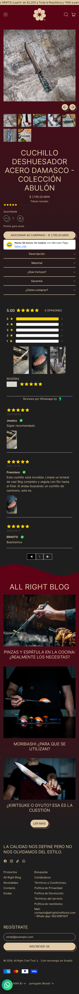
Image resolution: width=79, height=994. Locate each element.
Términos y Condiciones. (50, 882)
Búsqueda (40, 872)
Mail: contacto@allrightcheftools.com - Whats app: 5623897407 (55, 912)
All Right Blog (12, 877)
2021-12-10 (13, 465)
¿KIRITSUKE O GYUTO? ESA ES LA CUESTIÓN (40, 808)
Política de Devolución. (49, 893)
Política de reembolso (48, 904)
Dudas (7, 893)
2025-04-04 (14, 414)
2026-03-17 (14, 530)
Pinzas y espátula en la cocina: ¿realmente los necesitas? (39, 654)
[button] (66, 14)
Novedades (10, 882)
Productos (10, 872)
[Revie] (64, 399)
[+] (20, 218)
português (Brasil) (39, 983)
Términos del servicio (48, 898)
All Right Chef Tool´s (26, 960)
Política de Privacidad (48, 888)
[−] (6, 218)
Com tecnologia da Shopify (56, 960)
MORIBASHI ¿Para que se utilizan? (40, 746)
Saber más (20, 246)
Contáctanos (42, 877)
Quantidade (10, 211)
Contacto (9, 888)
